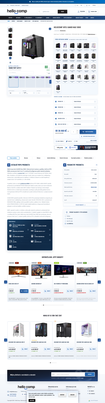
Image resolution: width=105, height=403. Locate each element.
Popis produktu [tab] (13, 158)
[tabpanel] (18, 282)
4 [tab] (53, 362)
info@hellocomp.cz (13, 391)
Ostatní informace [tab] (64, 158)
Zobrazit (26, 291)
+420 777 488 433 (13, 394)
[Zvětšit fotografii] (50, 29)
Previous (5, 282)
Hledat (62, 11)
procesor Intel (21, 173)
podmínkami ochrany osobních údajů (74, 378)
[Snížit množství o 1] (77, 133)
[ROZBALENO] (41, 271)
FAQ (7, 5)
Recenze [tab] (26, 158)
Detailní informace (91, 34)
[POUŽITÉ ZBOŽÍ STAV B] (18, 271)
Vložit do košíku (89, 131)
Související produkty (75, 158)
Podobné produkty (88, 158)
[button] (28, 229)
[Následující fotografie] (49, 43)
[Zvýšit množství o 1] (77, 131)
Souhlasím (72, 394)
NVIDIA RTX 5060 (94, 187)
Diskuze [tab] (38, 158)
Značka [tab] (51, 158)
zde (34, 397)
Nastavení (32, 400)
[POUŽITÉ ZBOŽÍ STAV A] (64, 271)
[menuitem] (11, 17)
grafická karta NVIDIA (25, 183)
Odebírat (90, 374)
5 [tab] (54, 362)
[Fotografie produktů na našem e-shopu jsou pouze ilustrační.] (10, 62)
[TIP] (41, 330)
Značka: (93, 140)
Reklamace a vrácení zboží (15, 5)
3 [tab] (51, 362)
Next (99, 282)
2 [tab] (50, 362)
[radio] (58, 47)
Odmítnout (62, 394)
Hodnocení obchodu (25, 5)
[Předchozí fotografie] (16, 43)
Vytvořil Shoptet (94, 400)
